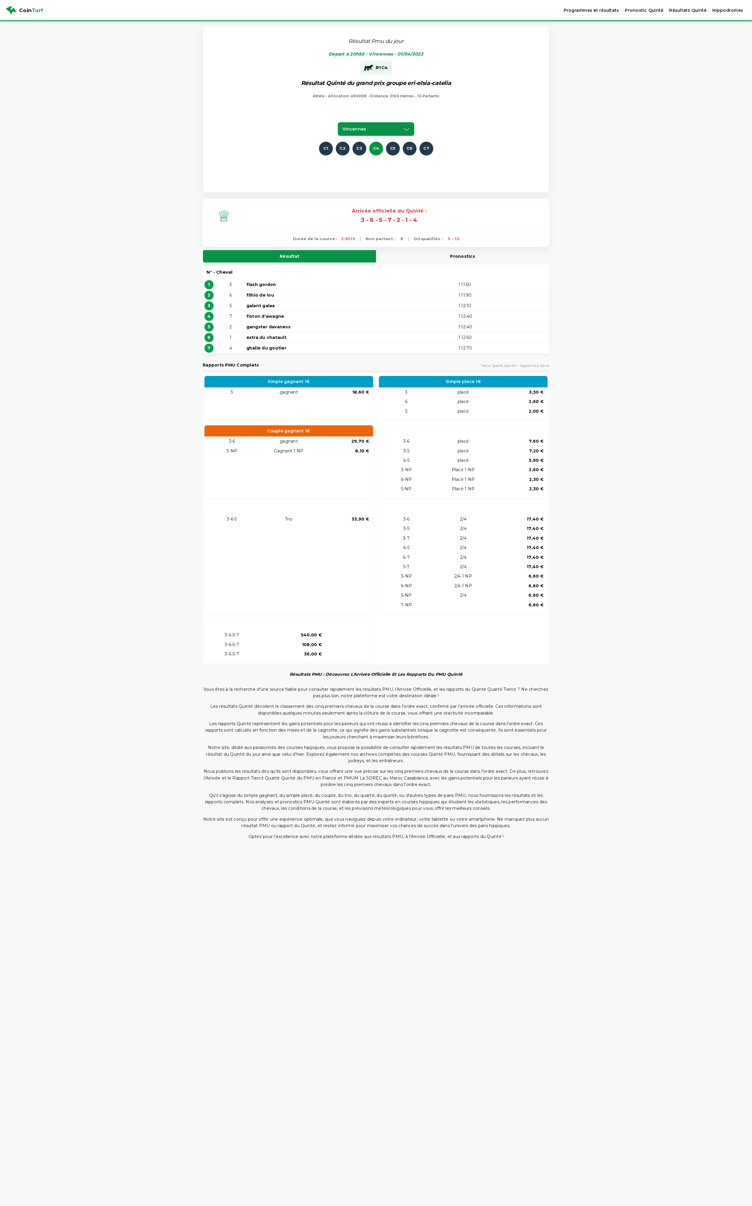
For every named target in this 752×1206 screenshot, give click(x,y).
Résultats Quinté (687, 10)
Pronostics (462, 256)
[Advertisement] (376, 168)
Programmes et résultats (591, 10)
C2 (342, 148)
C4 (376, 148)
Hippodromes (727, 10)
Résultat (289, 256)
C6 (410, 148)
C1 (325, 148)
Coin (31, 10)
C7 (426, 148)
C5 (393, 148)
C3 (359, 148)
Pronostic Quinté (644, 10)
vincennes (354, 129)
